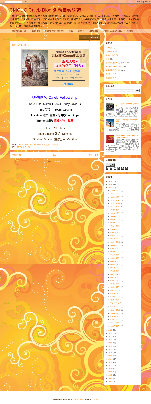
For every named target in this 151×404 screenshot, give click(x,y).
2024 (110, 188)
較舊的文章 (93, 155)
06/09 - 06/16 (115, 258)
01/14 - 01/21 (115, 323)
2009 (110, 375)
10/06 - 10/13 (115, 216)
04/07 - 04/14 (115, 281)
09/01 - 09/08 (115, 232)
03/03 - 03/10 (115, 297)
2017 (110, 349)
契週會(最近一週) (112, 55)
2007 (110, 381)
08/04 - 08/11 (115, 245)
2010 (110, 372)
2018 (110, 346)
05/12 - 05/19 (115, 271)
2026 (110, 181)
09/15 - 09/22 (115, 226)
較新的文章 (16, 155)
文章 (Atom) (57, 161)
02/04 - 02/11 (115, 313)
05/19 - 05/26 (115, 268)
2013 (110, 362)
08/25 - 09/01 (115, 236)
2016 (110, 352)
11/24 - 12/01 (115, 200)
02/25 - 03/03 (115, 300)
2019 (110, 343)
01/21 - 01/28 (115, 319)
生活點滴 (130, 31)
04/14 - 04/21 (115, 277)
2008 (110, 378)
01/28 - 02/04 (115, 316)
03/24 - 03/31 (115, 287)
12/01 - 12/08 (115, 197)
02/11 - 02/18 (115, 310)
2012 (110, 365)
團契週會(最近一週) (19, 31)
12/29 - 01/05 (115, 191)
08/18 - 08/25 (115, 239)
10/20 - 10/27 (115, 210)
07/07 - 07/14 (115, 248)
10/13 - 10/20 (115, 213)
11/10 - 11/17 (115, 203)
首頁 (55, 155)
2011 (110, 369)
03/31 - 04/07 (115, 284)
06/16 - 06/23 (115, 255)
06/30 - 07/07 (115, 252)
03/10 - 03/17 (115, 293)
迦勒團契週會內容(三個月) (54, 31)
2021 (110, 336)
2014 (110, 359)
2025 (110, 185)
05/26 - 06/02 (115, 264)
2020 (110, 340)
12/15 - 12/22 (115, 194)
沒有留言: (55, 145)
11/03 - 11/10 (115, 207)
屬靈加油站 (93, 31)
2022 (110, 333)
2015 (110, 356)
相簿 (71, 31)
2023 (110, 330)
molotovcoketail (78, 399)
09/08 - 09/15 (115, 229)
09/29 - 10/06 (115, 219)
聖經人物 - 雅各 (20, 44)
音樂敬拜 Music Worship (112, 31)
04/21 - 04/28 (115, 274)
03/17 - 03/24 (115, 290)
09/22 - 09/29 (115, 223)
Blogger (95, 399)
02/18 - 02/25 (115, 307)
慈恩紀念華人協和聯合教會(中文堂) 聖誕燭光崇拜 (127, 137)
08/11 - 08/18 (115, 242)
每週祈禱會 (36, 31)
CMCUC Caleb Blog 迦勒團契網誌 (45, 9)
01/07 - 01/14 (115, 326)
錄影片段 (81, 31)
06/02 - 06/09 (115, 261)
